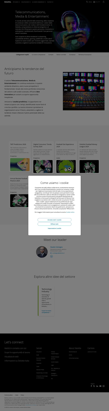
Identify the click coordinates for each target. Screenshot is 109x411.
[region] (54, 205)
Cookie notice (70, 212)
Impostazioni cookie (54, 228)
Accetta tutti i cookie (54, 220)
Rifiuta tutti (54, 224)
